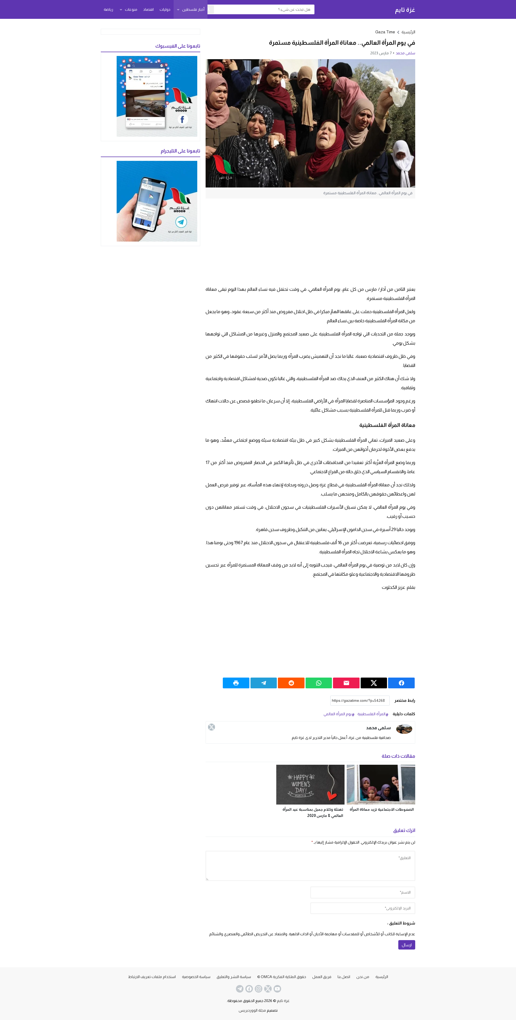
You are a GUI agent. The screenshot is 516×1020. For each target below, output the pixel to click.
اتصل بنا (344, 977)
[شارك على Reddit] (291, 683)
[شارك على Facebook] (401, 683)
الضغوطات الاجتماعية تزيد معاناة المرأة (382, 809)
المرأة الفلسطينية (371, 714)
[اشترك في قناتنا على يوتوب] (277, 989)
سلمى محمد (405, 53)
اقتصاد (148, 9)
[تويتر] (211, 727)
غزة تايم (405, 9)
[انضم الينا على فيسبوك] (248, 989)
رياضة (108, 9)
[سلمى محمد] (404, 729)
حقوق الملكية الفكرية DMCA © (281, 977)
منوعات (131, 9)
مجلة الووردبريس (252, 1010)
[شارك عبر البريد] (346, 683)
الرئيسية (381, 977)
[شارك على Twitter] (374, 683)
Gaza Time (385, 32)
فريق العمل (321, 977)
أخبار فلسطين (193, 9)
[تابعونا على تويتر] (267, 989)
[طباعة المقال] (236, 683)
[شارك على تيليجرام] (264, 683)
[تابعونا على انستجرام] (258, 989)
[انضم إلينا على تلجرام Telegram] (239, 989)
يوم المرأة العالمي (338, 714)
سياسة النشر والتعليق (234, 977)
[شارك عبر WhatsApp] (319, 683)
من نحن (362, 977)
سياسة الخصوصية (196, 977)
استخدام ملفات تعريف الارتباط (152, 977)
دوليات (165, 9)
